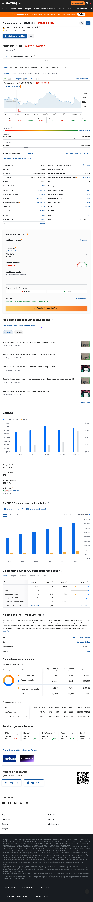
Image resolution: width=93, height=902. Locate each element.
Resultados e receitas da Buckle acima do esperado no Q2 (29, 354)
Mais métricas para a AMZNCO (78, 153)
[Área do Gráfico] (9, 79)
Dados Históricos (34, 73)
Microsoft (26, 733)
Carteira (5, 824)
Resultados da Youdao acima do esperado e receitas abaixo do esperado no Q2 (38, 379)
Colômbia (86, 651)
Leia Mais (6, 631)
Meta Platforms (47, 733)
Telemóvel (6, 819)
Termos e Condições (10, 887)
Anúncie (51, 819)
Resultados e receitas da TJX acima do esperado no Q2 (27, 391)
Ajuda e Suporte (54, 824)
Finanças (44, 68)
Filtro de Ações (16, 9)
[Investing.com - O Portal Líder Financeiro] (13, 3)
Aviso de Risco (45, 887)
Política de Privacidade (28, 887)
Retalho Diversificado (81, 637)
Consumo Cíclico (83, 642)
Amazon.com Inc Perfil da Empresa (22, 614)
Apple (63, 733)
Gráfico (13, 68)
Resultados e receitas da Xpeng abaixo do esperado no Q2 (29, 342)
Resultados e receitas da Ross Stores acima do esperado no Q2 (31, 367)
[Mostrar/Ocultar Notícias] (37, 79)
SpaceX (82, 733)
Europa (71, 9)
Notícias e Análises (28, 68)
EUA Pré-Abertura (48, 9)
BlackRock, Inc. (9, 712)
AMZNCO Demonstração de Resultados (25, 503)
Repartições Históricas (50, 73)
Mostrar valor (83, 130)
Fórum (63, 68)
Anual (5, 514)
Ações (4, 9)
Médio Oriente (81, 9)
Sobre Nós (52, 815)
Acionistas (22, 73)
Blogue (4, 815)
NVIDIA (7, 733)
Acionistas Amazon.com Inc (18, 659)
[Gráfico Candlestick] (5, 79)
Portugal (27, 9)
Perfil (14, 73)
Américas (61, 9)
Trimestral (14, 514)
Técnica (54, 68)
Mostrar (36, 605)
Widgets (5, 829)
